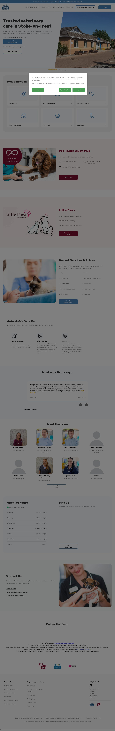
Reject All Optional (65, 89)
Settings (37, 89)
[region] (58, 84)
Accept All (78, 89)
